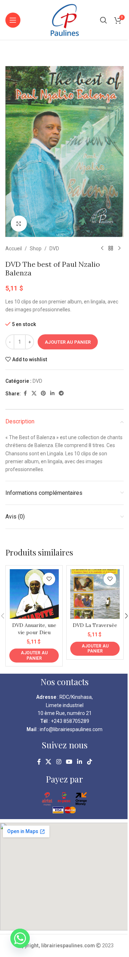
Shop (36, 248)
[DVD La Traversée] (95, 594)
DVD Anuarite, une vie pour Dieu (34, 629)
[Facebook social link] (25, 393)
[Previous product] (102, 248)
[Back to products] (110, 248)
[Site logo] (65, 19)
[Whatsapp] (20, 938)
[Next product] (119, 248)
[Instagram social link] (58, 761)
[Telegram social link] (61, 393)
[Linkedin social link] (52, 393)
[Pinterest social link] (43, 393)
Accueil (13, 248)
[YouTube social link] (69, 761)
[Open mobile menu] (13, 20)
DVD (54, 248)
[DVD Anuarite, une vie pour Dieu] (34, 594)
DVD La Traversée (95, 625)
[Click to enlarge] (19, 223)
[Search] (103, 20)
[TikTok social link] (89, 761)
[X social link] (34, 393)
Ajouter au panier (68, 342)
